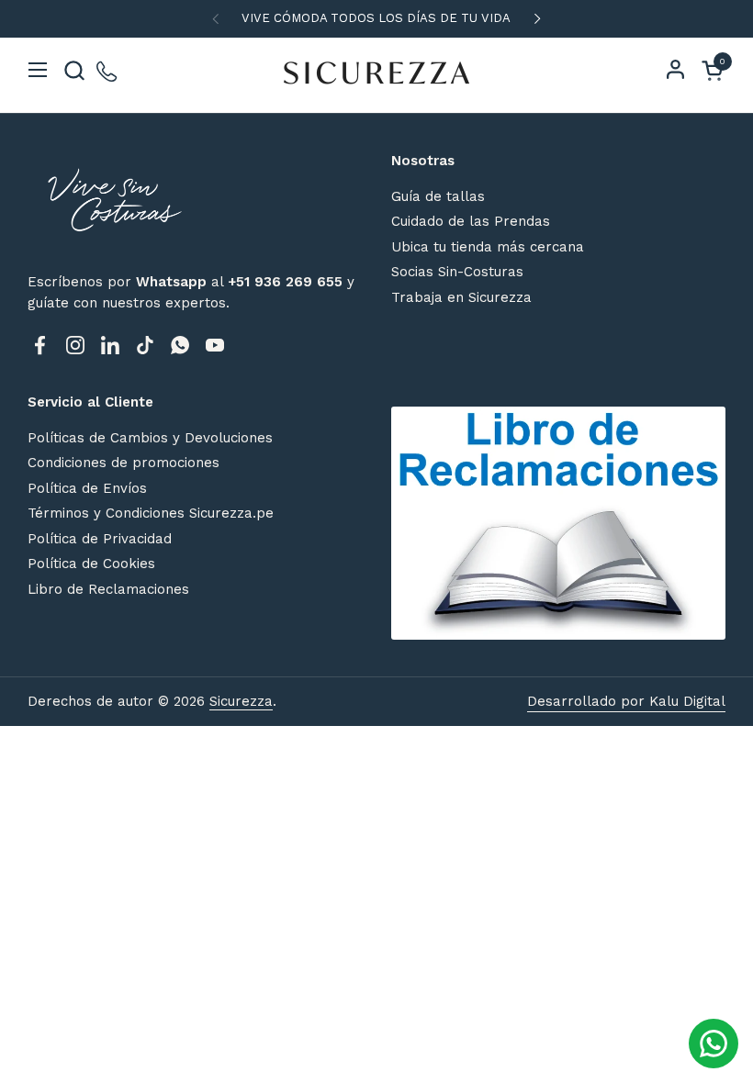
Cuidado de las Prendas (470, 221)
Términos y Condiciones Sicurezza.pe (151, 513)
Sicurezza (241, 701)
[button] (73, 70)
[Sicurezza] (376, 70)
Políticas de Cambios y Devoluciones (150, 438)
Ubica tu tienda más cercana (487, 247)
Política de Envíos (87, 488)
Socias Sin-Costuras (457, 271)
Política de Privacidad (100, 538)
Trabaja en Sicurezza (461, 297)
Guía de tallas (438, 196)
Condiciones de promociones (123, 462)
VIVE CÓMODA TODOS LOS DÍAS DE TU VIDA (376, 18)
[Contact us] (713, 1043)
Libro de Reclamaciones (108, 589)
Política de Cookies (91, 563)
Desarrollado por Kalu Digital (626, 701)
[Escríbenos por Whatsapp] (107, 70)
